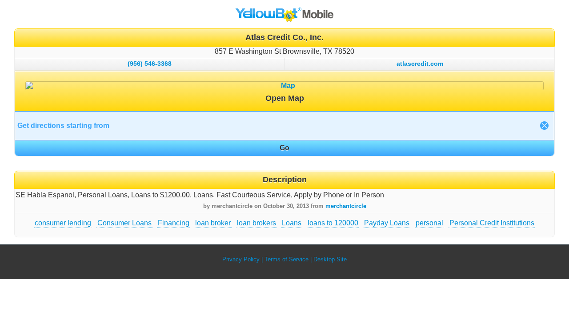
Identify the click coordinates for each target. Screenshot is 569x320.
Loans (291, 223)
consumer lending (63, 223)
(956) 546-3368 (150, 63)
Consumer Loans (124, 223)
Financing (173, 223)
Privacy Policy (241, 259)
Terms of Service (286, 259)
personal (429, 223)
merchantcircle (345, 206)
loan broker (213, 223)
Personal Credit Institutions (491, 223)
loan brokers (256, 223)
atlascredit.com (420, 63)
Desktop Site (330, 259)
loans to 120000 (333, 223)
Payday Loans (386, 223)
